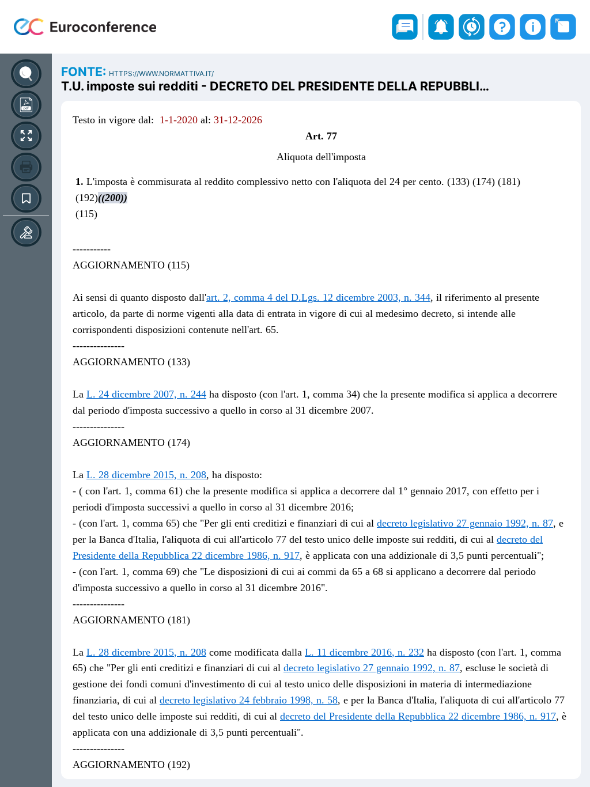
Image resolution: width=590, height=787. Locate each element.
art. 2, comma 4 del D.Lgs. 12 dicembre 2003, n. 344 (318, 297)
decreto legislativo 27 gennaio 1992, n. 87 (465, 523)
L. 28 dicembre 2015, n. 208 (146, 474)
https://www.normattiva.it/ (161, 73)
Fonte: (85, 71)
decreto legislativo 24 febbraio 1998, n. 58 (249, 700)
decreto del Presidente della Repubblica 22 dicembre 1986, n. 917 (418, 716)
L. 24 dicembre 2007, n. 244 (146, 394)
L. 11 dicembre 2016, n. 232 (364, 652)
